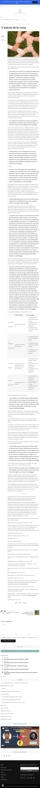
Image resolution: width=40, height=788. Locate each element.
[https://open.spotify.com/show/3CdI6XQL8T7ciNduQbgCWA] (34, 778)
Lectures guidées (5, 694)
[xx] (22, 428)
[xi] (20, 163)
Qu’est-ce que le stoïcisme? (7, 713)
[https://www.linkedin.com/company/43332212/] (29, 778)
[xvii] (38, 262)
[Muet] (36, 747)
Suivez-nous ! (20, 651)
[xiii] (12, 191)
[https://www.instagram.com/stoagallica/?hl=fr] (2, 756)
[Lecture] (2, 747)
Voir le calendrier (3, 676)
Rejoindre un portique (6, 719)
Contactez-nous (4, 779)
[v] (28, 129)
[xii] (30, 181)
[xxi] (37, 460)
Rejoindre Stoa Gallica (6, 716)
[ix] (34, 139)
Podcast (2, 777)
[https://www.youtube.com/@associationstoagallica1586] (9, 756)
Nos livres (3, 705)
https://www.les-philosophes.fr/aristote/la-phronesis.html (20, 499)
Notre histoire (4, 708)
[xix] (23, 408)
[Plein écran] (37, 747)
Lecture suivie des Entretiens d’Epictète (11, 699)
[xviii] (34, 309)
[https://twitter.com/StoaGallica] (24, 778)
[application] (20, 737)
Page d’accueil (3, 767)
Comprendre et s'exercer (20, 24)
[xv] (28, 203)
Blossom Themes (25, 786)
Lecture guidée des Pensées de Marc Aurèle (12, 696)
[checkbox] (3, 785)
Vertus (24, 602)
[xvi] (21, 256)
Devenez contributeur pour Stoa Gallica (10, 691)
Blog (13, 24)
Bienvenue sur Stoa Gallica (7, 685)
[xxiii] (33, 476)
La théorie (27, 24)
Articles (2, 772)
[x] (23, 148)
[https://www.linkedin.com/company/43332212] (7, 756)
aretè (16, 602)
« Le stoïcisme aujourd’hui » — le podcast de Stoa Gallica (14, 682)
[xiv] (24, 191)
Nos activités (3, 774)
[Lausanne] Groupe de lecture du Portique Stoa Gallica (16, 659)
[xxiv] (21, 490)
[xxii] (32, 472)
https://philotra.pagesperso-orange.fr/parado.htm (18, 584)
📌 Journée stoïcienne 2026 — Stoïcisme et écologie (15, 666)
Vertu (20, 602)
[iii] (11, 106)
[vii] (20, 134)
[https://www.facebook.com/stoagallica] (4, 756)
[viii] (18, 136)
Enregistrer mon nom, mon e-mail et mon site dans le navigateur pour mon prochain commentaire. (19, 637)
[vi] (21, 132)
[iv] (36, 125)
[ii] (26, 103)
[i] (18, 89)
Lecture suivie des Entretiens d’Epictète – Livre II (13, 702)
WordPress (36, 786)
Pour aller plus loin (5, 710)
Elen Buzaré (2, 36)
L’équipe (3, 688)
